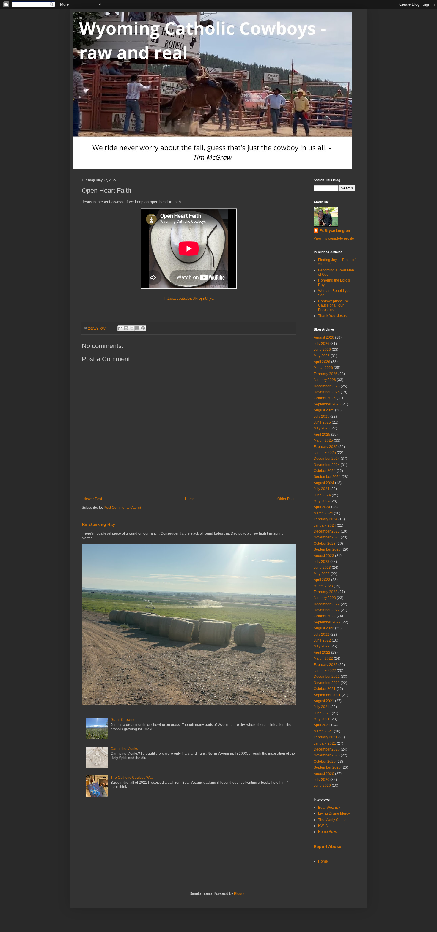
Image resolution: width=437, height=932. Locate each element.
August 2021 (324, 701)
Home (190, 499)
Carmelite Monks (124, 749)
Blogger (240, 894)
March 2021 (323, 731)
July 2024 (321, 489)
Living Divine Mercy (334, 813)
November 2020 (327, 755)
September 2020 (327, 767)
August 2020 (324, 774)
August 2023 (324, 556)
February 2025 (325, 447)
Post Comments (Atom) (122, 508)
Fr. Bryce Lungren (335, 231)
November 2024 (327, 465)
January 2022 (325, 671)
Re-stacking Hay (98, 524)
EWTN (323, 826)
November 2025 (327, 392)
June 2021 (322, 713)
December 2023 (327, 531)
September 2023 (327, 549)
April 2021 (322, 725)
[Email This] (120, 328)
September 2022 (327, 622)
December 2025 (327, 386)
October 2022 (325, 616)
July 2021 (321, 707)
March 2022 (323, 658)
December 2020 (327, 749)
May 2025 (322, 428)
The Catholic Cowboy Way (132, 777)
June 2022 (322, 640)
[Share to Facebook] (137, 328)
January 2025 (325, 453)
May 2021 (322, 719)
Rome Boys (327, 832)
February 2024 (325, 519)
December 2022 (327, 604)
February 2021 (325, 737)
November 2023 (327, 537)
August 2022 (324, 628)
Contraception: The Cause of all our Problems (333, 305)
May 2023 (322, 574)
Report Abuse (327, 846)
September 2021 (327, 695)
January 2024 (325, 525)
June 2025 (322, 422)
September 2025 (327, 404)
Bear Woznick (329, 807)
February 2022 (325, 665)
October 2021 (325, 689)
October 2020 (325, 761)
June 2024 (322, 495)
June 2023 (322, 567)
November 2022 (327, 610)
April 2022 (322, 652)
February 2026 (325, 374)
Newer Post (92, 499)
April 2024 (322, 507)
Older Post (285, 499)
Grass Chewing (123, 720)
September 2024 (327, 477)
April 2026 (322, 362)
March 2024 (323, 513)
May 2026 (322, 356)
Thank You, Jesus (332, 316)
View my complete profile (334, 238)
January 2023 (325, 598)
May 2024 (322, 501)
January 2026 (325, 380)
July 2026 (321, 344)
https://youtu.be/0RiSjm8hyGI (188, 298)
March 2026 (323, 368)
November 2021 (327, 683)
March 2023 (323, 586)
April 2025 (322, 434)
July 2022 (321, 634)
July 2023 (321, 562)
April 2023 (322, 580)
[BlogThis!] (126, 328)
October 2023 (325, 543)
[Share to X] (132, 328)
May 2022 (322, 646)
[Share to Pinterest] (143, 328)
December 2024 (327, 458)
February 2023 (325, 592)
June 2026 (322, 349)
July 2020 (321, 780)
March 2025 (323, 440)
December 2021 (327, 676)
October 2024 (325, 471)
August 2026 (324, 337)
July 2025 (321, 416)
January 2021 (325, 743)
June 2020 (322, 785)
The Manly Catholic (333, 820)
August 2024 (324, 483)
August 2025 (324, 410)
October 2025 (325, 398)
